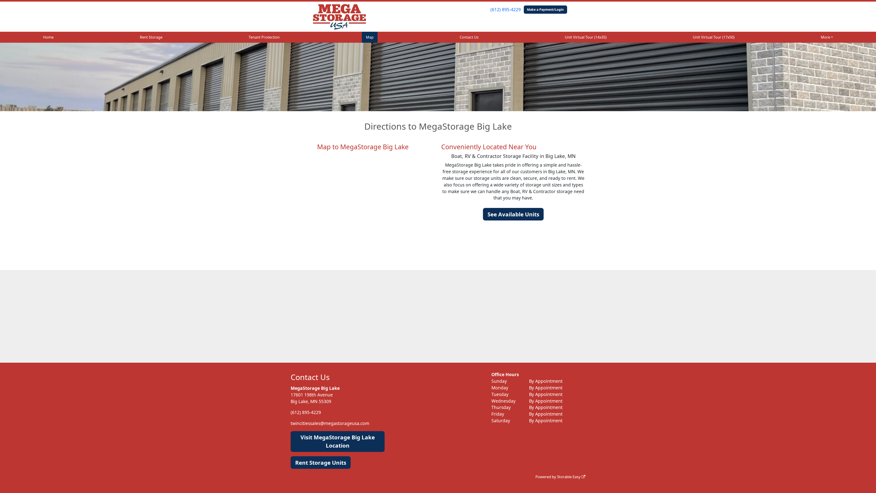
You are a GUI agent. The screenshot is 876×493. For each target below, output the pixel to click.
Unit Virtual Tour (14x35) (586, 37)
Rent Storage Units (320, 462)
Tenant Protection (264, 37)
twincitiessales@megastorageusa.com (330, 423)
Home (48, 37)
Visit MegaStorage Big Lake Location (337, 441)
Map (370, 37)
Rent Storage (151, 37)
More (825, 37)
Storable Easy (569, 476)
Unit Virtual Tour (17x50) (714, 37)
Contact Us (469, 37)
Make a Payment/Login (545, 9)
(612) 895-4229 (505, 9)
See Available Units (513, 214)
